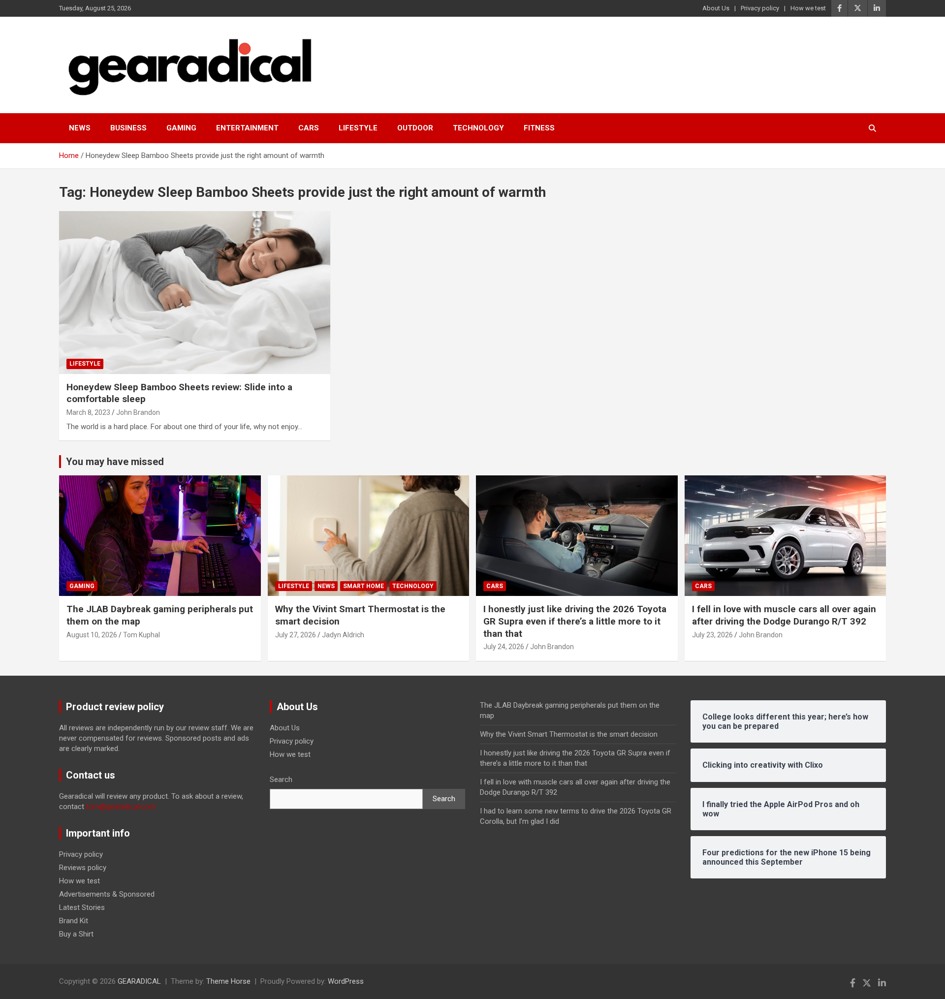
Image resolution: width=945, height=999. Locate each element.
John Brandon (138, 412)
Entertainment (247, 128)
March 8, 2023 (88, 412)
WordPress (346, 981)
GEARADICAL (139, 981)
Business (128, 128)
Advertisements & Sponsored (107, 894)
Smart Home (363, 586)
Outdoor (415, 128)
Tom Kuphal (141, 635)
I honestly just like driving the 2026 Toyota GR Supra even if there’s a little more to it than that (574, 621)
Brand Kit (73, 920)
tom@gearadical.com (121, 806)
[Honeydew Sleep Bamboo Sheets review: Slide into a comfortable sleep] (194, 292)
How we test (808, 8)
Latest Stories (82, 907)
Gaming (181, 128)
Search (281, 779)
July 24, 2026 (503, 647)
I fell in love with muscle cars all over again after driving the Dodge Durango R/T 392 (784, 615)
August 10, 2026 (91, 635)
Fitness (539, 128)
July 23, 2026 (712, 635)
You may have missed (115, 462)
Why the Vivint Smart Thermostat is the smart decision (569, 734)
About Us (715, 8)
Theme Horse (228, 981)
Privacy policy (760, 8)
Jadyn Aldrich (343, 635)
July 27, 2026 (295, 635)
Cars (308, 128)
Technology (478, 128)
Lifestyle (358, 128)
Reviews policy (82, 867)
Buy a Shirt (76, 934)
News (80, 128)
